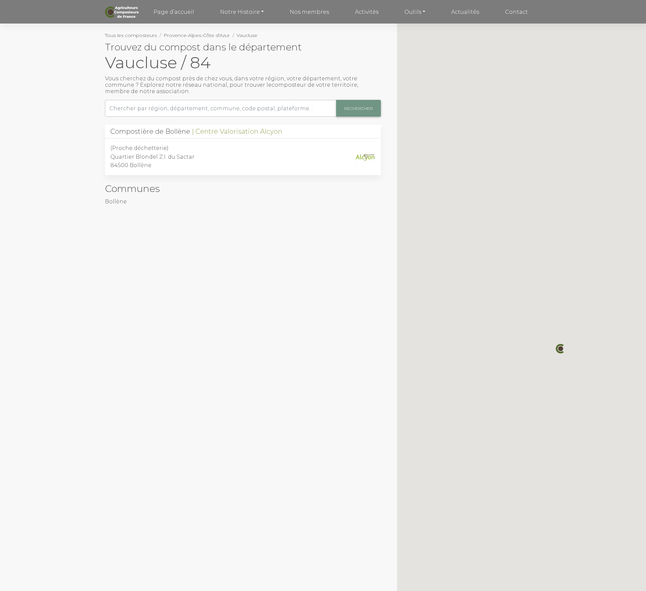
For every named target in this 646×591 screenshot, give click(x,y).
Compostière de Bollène (196, 131)
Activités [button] (367, 12)
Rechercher (358, 108)
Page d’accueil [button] (173, 12)
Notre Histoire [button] (240, 12)
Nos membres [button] (309, 12)
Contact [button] (516, 12)
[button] (560, 349)
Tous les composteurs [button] (131, 35)
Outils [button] (412, 12)
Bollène (116, 201)
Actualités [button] (465, 12)
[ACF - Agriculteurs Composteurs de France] (122, 12)
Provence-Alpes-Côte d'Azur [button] (197, 35)
